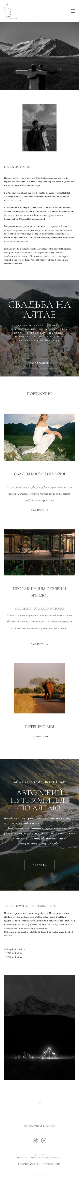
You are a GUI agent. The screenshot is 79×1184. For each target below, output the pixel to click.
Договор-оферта (22, 1158)
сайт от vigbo (39, 1175)
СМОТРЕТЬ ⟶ (39, 509)
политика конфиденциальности (48, 1158)
